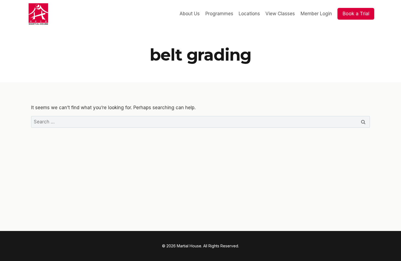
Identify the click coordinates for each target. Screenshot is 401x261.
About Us (189, 13)
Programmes (219, 13)
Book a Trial (355, 13)
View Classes (280, 13)
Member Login (316, 13)
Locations (249, 13)
